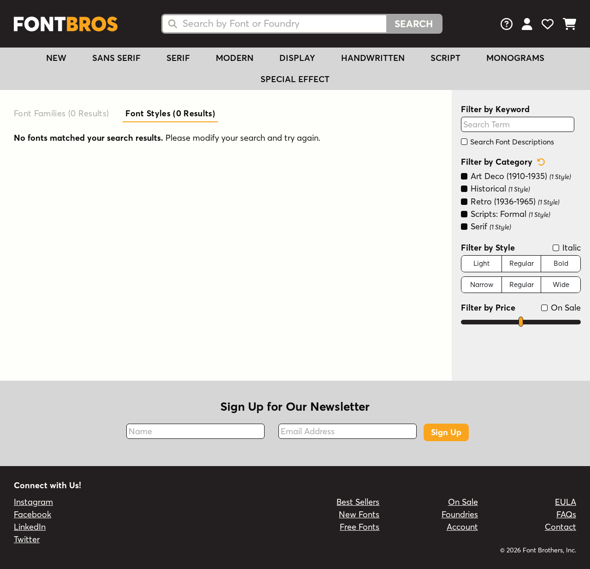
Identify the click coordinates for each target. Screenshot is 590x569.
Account (462, 526)
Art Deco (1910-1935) (519, 176)
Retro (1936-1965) (514, 201)
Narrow (481, 284)
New (56, 58)
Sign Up (446, 432)
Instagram (33, 502)
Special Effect (295, 79)
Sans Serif (116, 58)
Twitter (27, 539)
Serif (178, 58)
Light (481, 263)
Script (445, 58)
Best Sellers (357, 502)
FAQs (566, 514)
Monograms (515, 58)
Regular (521, 263)
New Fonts (359, 514)
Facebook (32, 514)
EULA (565, 502)
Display (297, 58)
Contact (560, 526)
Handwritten (373, 58)
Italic (570, 247)
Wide (561, 284)
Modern (235, 58)
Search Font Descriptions (511, 141)
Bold (561, 263)
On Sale (565, 307)
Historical (499, 188)
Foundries (460, 514)
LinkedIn (30, 526)
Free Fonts (359, 526)
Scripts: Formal (509, 214)
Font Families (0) (61, 113)
